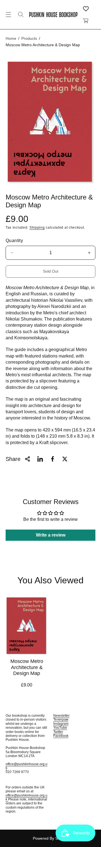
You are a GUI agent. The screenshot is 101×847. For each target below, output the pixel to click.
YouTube (60, 728)
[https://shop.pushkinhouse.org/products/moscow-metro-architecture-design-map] (40, 459)
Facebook (60, 736)
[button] (8, 14)
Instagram (60, 724)
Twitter (58, 732)
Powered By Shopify (50, 838)
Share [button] (13, 459)
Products (29, 38)
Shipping (37, 227)
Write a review (50, 535)
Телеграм (60, 719)
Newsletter (61, 716)
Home (11, 38)
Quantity (14, 240)
